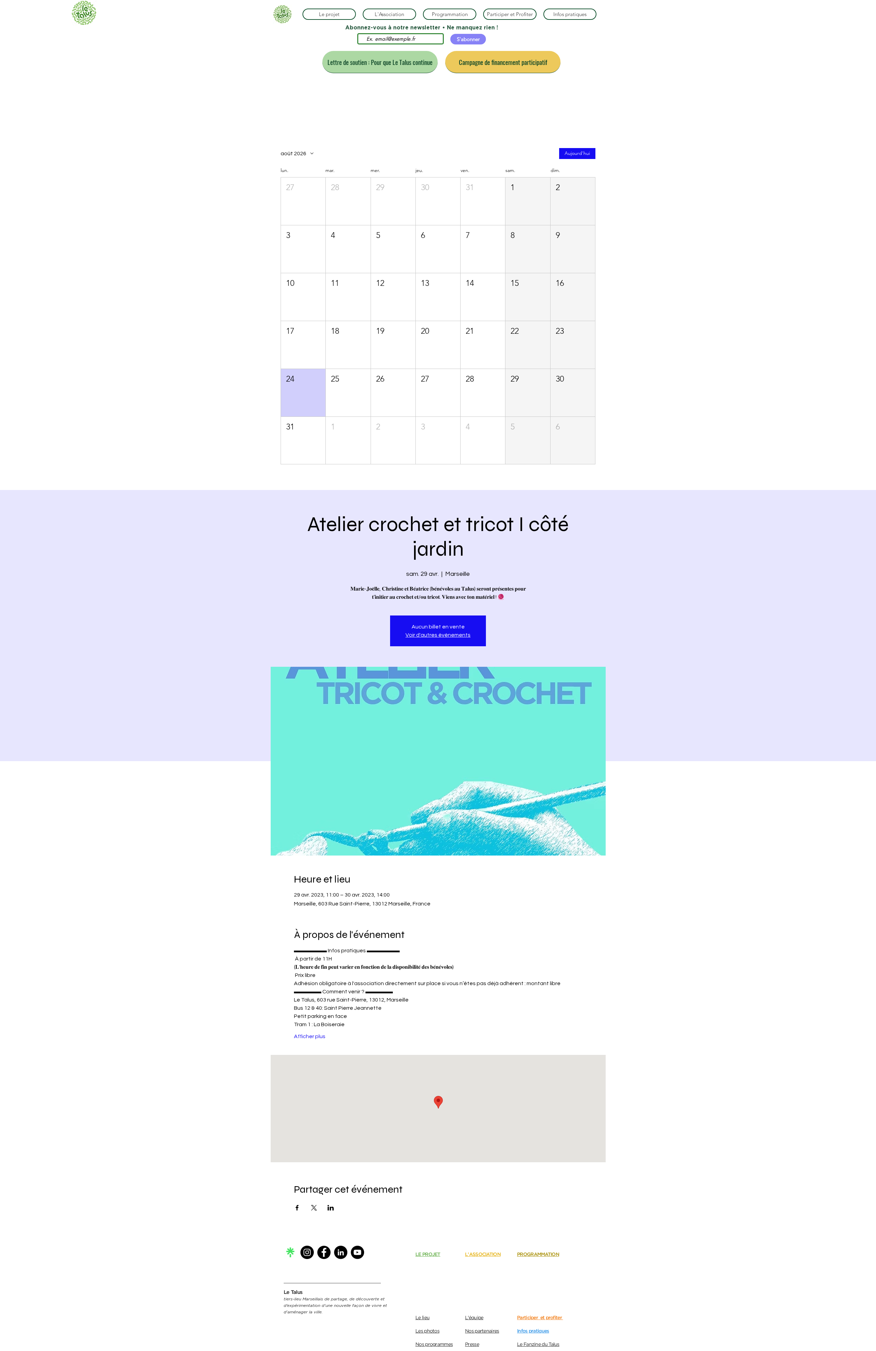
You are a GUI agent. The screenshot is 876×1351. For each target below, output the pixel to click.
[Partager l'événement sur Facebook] (297, 1207)
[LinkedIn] (340, 1252)
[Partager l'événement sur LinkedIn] (330, 1207)
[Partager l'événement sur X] (314, 1207)
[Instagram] (307, 1252)
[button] (303, 201)
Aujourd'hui (577, 153)
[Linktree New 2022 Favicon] (290, 1252)
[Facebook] (324, 1252)
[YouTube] (357, 1252)
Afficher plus (309, 1036)
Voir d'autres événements (438, 635)
